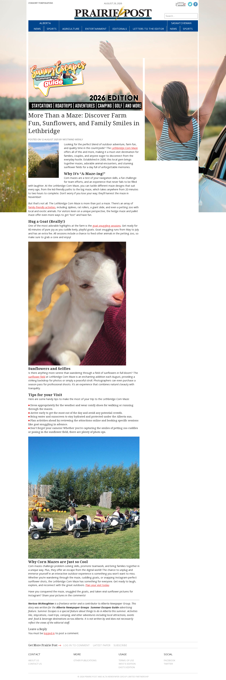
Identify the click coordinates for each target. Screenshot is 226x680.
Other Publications (85, 660)
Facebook (169, 660)
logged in (49, 633)
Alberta (45, 23)
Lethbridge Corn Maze (125, 148)
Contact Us (35, 663)
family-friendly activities (41, 207)
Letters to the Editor (148, 28)
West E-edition (127, 663)
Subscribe (120, 645)
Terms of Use (126, 660)
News (37, 28)
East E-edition (127, 667)
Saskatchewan (181, 23)
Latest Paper (101, 645)
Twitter (168, 663)
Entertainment (96, 28)
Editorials (119, 28)
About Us (33, 660)
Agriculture (70, 28)
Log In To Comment (76, 645)
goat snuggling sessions (107, 225)
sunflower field (36, 376)
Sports (51, 28)
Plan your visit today (97, 585)
